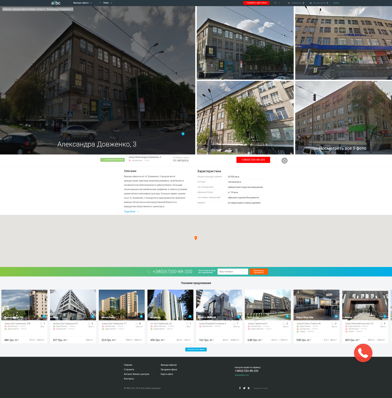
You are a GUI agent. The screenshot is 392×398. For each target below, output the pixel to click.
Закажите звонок (363, 353)
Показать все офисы (196, 349)
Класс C (41, 9)
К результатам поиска (114, 159)
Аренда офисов (169, 365)
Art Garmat (204, 317)
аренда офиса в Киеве (24, 9)
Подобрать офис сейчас (256, 3)
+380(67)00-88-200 (253, 159)
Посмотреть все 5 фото (342, 148)
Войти (336, 3)
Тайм (6, 317)
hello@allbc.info (242, 375)
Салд (348, 317)
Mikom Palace (60, 317)
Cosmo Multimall (158, 317)
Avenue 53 (301, 317)
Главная (7, 9)
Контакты (129, 378)
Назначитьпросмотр (258, 271)
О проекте (129, 369)
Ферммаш (107, 317)
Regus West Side (256, 317)
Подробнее (129, 211)
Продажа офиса (169, 369)
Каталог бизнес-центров (136, 374)
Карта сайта (167, 374)
